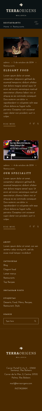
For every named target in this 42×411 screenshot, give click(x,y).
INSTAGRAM (21, 389)
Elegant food (16, 70)
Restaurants (9, 66)
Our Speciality (17, 173)
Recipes (28, 302)
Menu (21, 302)
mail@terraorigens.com (21, 383)
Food (14, 302)
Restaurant (9, 306)
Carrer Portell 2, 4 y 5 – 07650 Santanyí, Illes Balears (21, 369)
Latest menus (10, 274)
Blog (6, 265)
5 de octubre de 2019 (24, 63)
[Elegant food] (21, 47)
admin (7, 63)
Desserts (7, 302)
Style (17, 306)
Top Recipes (9, 282)
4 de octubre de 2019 (24, 165)
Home (6, 27)
